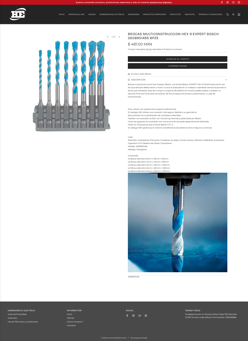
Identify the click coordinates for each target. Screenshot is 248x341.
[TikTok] (239, 2)
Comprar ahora (177, 66)
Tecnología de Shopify (138, 338)
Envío (149, 49)
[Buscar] (227, 14)
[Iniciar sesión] (233, 14)
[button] (107, 37)
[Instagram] (227, 2)
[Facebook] (222, 2)
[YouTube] (233, 2)
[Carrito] (239, 14)
